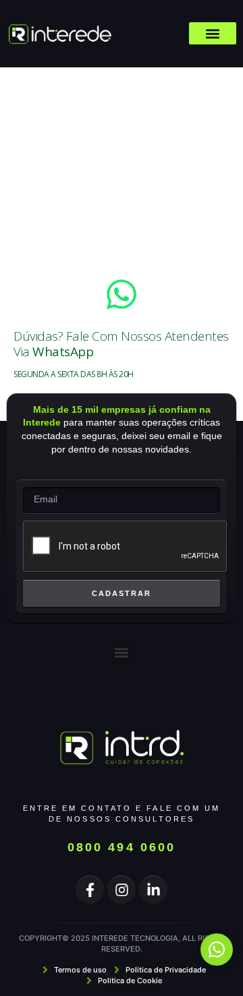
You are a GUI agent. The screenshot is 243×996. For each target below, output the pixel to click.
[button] (212, 33)
